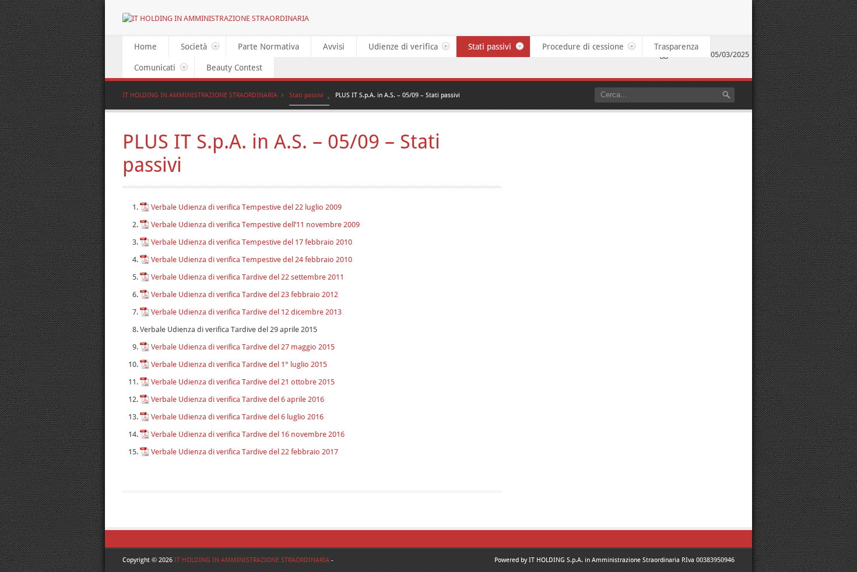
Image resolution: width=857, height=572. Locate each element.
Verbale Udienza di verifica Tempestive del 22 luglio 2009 (246, 207)
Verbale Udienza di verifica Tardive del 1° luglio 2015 (239, 364)
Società (188, 46)
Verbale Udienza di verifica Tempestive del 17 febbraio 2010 (251, 242)
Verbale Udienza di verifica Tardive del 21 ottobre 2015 (243, 381)
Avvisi (334, 46)
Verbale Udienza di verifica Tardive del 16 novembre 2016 (248, 434)
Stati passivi (483, 46)
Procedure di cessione (577, 46)
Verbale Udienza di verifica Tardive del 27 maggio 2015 (243, 347)
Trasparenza (676, 46)
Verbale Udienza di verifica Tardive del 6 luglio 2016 (237, 416)
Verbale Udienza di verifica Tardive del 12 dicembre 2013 (246, 312)
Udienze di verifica (397, 46)
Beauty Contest (234, 67)
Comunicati (148, 67)
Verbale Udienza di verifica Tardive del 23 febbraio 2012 (244, 294)
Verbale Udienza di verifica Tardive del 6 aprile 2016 (237, 399)
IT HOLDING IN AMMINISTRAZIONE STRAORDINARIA (200, 95)
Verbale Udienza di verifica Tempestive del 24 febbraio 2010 (251, 259)
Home (145, 46)
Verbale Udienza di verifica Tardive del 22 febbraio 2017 (244, 451)
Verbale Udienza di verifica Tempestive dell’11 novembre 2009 (255, 224)
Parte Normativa (268, 46)
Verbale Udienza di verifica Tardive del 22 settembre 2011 (247, 277)
